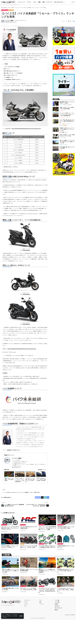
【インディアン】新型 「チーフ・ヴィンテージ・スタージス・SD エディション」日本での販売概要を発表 (20, 480)
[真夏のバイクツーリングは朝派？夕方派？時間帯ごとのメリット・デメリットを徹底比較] (47, 562)
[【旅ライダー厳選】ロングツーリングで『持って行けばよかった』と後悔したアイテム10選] (56, 142)
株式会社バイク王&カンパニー (13, 450)
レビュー (66, 132)
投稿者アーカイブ (42, 469)
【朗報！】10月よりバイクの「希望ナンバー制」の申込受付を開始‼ (9, 479)
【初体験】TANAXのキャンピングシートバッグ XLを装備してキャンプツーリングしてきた (67, 129)
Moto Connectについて (16, 467)
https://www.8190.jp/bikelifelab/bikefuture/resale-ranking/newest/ (26, 128)
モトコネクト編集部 (9, 20)
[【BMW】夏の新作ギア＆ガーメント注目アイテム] (66, 539)
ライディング (61, 125)
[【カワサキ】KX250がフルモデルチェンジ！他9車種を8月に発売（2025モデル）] (47, 539)
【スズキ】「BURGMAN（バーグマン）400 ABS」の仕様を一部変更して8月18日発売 (41, 479)
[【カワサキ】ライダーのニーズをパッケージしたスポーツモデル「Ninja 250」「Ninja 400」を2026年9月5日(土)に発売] (47, 581)
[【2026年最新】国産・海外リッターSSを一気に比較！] (56, 148)
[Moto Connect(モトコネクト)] (8, 2)
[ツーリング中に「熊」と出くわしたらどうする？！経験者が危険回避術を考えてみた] (56, 121)
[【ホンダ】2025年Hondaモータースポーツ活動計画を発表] (28, 520)
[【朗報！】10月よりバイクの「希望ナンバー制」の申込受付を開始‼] (56, 109)
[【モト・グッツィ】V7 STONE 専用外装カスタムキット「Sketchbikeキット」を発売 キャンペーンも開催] (47, 520)
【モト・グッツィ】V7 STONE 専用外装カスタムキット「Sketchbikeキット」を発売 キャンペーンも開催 (47, 528)
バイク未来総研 (25, 492)
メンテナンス (69, 104)
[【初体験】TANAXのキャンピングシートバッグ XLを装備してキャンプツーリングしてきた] (56, 129)
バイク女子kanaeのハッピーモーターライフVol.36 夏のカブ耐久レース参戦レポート (65, 590)
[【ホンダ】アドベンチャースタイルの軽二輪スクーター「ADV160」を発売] (28, 539)
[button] (21, 616)
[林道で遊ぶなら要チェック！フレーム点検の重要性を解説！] (28, 562)
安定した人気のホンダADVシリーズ (10, 75)
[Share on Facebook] (66, 21)
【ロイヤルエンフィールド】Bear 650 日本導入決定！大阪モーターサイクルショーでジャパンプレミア (10, 528)
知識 (65, 125)
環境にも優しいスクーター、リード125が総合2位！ (13, 73)
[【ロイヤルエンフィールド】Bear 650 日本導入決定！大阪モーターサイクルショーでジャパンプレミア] (10, 520)
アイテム (61, 104)
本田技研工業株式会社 (26, 250)
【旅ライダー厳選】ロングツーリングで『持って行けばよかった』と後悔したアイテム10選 (66, 141)
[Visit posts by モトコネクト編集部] (3, 21)
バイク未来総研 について (8, 77)
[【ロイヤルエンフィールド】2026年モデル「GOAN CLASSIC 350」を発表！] (28, 581)
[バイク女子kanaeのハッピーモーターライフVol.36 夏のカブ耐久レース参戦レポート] (65, 581)
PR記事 (63, 132)
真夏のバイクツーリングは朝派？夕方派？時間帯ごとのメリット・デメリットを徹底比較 (47, 571)
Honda (14, 492)
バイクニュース (12, 476)
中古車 (38, 492)
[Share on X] (68, 21)
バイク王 (30, 492)
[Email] (70, 21)
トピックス (67, 117)
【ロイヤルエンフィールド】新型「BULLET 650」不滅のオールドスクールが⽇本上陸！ (30, 480)
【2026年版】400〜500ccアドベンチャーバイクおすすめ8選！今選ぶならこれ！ (65, 571)
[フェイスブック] (71, 615)
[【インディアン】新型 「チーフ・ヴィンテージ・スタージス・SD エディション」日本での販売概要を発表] (56, 115)
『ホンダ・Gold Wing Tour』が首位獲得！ (12, 66)
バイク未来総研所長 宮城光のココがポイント (12, 79)
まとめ (3, 586)
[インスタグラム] (74, 615)
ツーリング (65, 144)
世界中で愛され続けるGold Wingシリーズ (12, 70)
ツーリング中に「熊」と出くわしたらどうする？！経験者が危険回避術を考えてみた (66, 121)
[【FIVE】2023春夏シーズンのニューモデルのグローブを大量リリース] (10, 539)
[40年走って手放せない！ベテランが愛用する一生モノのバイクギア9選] (56, 136)
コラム (64, 137)
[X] (72, 615)
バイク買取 (34, 492)
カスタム (64, 104)
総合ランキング (7, 68)
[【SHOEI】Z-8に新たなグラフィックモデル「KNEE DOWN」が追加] (66, 520)
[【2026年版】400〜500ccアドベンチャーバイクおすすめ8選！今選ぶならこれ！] (65, 562)
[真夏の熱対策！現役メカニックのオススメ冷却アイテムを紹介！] (56, 103)
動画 (60, 132)
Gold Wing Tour (9, 492)
